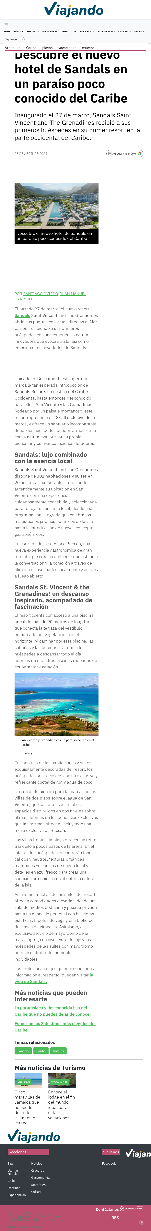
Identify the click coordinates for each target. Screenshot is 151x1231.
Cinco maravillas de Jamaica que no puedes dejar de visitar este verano (27, 1107)
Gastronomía (40, 1177)
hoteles (58, 1051)
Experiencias (106, 31)
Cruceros (124, 31)
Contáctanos (107, 1209)
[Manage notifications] (142, 1222)
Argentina (12, 47)
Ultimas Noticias (13, 1172)
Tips (73, 31)
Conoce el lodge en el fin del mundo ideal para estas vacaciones (61, 1104)
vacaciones (67, 47)
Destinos (33, 31)
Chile (64, 31)
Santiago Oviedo (40, 293)
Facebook (109, 1163)
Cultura (36, 1192)
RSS (115, 1217)
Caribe (31, 47)
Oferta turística (13, 31)
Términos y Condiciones (24, 1226)
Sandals (22, 315)
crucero (88, 47)
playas (47, 47)
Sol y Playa (87, 31)
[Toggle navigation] (5, 23)
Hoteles (36, 1163)
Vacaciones (49, 31)
